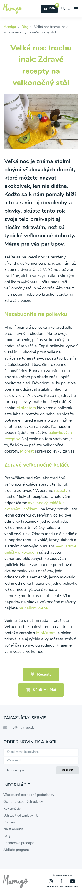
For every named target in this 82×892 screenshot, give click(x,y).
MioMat (27, 451)
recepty (60, 490)
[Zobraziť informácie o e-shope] (69, 9)
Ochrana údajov (13, 770)
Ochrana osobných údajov (23, 801)
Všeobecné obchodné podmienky (28, 794)
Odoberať (67, 770)
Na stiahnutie (13, 829)
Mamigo (10, 27)
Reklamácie (12, 808)
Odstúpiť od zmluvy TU (20, 815)
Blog (25, 27)
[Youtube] (72, 881)
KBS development (69, 886)
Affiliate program (16, 850)
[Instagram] (51, 881)
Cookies (9, 822)
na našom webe (33, 608)
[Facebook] (61, 881)
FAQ (6, 836)
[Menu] (76, 9)
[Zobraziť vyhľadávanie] (63, 9)
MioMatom (26, 408)
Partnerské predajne (19, 843)
